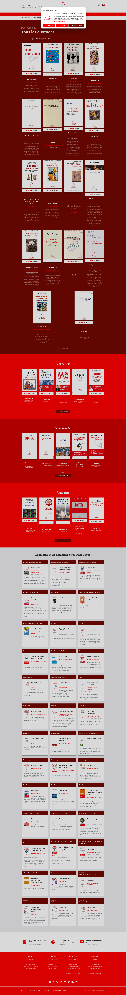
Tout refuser (62, 25)
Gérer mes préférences (76, 25)
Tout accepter (49, 25)
